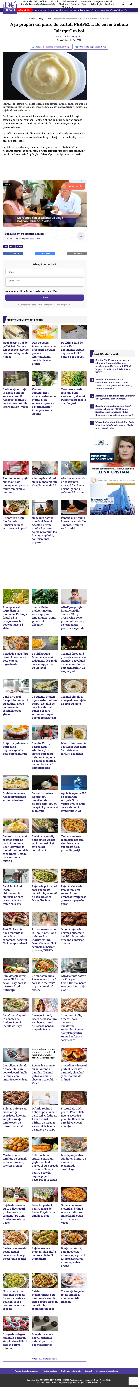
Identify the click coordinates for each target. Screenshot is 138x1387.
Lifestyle (41, 19)
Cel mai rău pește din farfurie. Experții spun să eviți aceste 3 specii (15, 523)
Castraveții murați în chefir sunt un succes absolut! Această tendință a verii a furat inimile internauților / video (15, 397)
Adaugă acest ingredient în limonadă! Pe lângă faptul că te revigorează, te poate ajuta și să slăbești (15, 617)
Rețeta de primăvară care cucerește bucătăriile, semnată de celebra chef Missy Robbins (45, 893)
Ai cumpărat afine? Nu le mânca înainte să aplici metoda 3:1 (44, 481)
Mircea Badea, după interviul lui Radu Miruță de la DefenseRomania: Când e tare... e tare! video (114, 425)
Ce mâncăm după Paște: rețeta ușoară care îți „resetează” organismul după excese (44, 983)
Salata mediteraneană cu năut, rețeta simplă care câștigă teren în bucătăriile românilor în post (45, 1299)
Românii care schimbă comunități (38, 4)
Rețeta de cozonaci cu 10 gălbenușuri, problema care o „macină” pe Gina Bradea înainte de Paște (14, 1213)
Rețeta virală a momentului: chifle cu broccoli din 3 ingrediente (44, 1253)
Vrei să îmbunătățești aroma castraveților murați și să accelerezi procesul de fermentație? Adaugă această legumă (44, 401)
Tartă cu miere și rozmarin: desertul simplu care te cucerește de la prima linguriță (72, 843)
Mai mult (68, 7)
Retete (49, 19)
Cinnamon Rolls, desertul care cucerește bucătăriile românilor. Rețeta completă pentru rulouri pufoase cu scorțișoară (72, 1028)
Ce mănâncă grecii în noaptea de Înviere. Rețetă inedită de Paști (14, 1021)
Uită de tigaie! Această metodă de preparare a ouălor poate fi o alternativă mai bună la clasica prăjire (44, 353)
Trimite (44, 297)
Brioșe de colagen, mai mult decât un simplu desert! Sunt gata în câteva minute (15, 1341)
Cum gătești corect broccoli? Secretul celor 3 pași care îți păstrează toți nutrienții (15, 983)
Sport (85, 4)
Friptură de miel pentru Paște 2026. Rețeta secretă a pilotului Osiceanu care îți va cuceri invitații (72, 1117)
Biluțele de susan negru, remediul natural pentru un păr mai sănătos (43, 1339)
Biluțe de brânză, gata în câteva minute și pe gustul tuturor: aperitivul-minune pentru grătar (73, 1256)
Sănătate (63, 4)
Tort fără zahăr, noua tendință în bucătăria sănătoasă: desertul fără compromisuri (15, 936)
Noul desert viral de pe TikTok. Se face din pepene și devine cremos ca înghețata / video (16, 349)
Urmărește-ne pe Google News (92, 46)
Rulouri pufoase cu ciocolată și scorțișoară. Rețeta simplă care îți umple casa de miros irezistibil (15, 1117)
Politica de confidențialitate (26, 1371)
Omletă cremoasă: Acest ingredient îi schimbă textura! (14, 796)
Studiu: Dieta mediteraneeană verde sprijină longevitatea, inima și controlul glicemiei (44, 615)
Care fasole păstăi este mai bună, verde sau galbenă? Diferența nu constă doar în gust (73, 396)
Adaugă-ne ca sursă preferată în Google (53, 46)
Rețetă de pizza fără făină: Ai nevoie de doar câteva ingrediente (15, 659)
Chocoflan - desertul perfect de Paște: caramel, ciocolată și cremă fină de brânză (74, 1072)
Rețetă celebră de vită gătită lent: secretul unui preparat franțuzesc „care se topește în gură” (73, 895)
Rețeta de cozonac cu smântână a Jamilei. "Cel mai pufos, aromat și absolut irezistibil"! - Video (44, 1074)
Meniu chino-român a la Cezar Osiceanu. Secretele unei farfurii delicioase (74, 748)
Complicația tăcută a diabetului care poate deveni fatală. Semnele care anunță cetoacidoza (15, 1072)
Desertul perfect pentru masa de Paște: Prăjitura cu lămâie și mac (43, 1210)
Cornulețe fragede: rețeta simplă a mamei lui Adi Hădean (72, 1296)
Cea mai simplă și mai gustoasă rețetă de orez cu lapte (73, 700)
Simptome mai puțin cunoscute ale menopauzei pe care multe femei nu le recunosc (16, 485)
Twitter (47, 253)
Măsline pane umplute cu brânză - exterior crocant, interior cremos (15, 1160)
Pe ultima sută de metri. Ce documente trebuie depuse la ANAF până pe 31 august (72, 349)
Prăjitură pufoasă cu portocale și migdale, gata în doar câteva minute (16, 748)
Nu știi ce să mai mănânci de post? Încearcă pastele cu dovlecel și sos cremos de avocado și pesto (15, 1299)
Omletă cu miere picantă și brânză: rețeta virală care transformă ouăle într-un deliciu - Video (72, 1213)
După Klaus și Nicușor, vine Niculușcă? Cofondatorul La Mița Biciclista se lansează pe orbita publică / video (81, 10)
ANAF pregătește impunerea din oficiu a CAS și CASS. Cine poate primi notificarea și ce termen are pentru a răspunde (73, 617)
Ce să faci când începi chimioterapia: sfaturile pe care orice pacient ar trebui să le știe (13, 895)
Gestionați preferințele (71, 1371)
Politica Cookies (50, 1371)
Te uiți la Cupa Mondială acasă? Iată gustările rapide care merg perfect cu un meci (44, 660)
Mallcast (109, 4)
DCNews (10, 7)
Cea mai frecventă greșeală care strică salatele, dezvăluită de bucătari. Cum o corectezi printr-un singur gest (73, 662)
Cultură (75, 4)
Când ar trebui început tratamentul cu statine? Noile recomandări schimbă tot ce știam (15, 705)
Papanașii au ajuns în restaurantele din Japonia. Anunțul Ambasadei (73, 523)
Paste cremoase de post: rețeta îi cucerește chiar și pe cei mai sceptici (14, 1253)
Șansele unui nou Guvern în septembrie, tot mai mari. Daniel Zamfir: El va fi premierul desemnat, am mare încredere (113, 384)
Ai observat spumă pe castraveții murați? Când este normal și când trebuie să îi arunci (73, 485)
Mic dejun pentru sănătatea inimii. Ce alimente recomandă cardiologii (73, 1162)
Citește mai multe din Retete (44, 1358)
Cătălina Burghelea (72, 36)
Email (79, 253)
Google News (33, 238)
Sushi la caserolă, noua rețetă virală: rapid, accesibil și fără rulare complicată (43, 843)
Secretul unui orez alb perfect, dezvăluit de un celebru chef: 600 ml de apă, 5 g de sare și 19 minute (45, 801)
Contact (88, 1371)
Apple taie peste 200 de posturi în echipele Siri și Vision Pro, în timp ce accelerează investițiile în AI (73, 801)
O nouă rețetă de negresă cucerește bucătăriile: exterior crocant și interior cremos (73, 936)
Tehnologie (96, 4)
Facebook (15, 253)
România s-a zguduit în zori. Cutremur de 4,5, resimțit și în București (115, 397)
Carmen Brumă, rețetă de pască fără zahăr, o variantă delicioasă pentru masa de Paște (44, 1022)
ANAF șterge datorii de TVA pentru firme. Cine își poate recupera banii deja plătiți (73, 983)
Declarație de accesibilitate (107, 1371)
